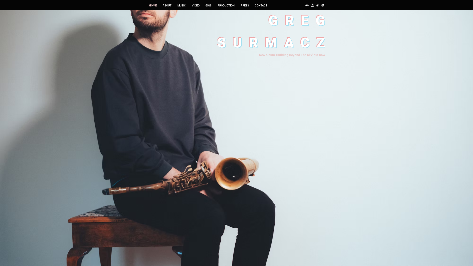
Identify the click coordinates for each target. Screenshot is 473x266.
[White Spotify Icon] (323, 5)
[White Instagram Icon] (312, 5)
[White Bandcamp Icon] (307, 5)
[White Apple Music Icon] (318, 5)
